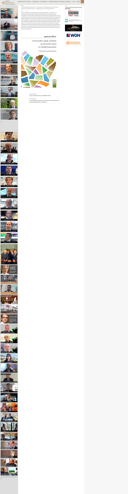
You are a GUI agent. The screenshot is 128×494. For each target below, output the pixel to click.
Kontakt (78, 1)
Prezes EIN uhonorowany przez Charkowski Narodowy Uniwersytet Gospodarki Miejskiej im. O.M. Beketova (44, 100)
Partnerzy (68, 1)
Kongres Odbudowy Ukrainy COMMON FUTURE (40, 94)
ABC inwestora (44, 1)
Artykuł (22, 5)
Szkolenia (28, 1)
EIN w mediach (62, 1)
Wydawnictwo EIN (21, 1)
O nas (73, 1)
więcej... (66, 5)
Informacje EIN (35, 1)
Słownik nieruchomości (54, 1)
